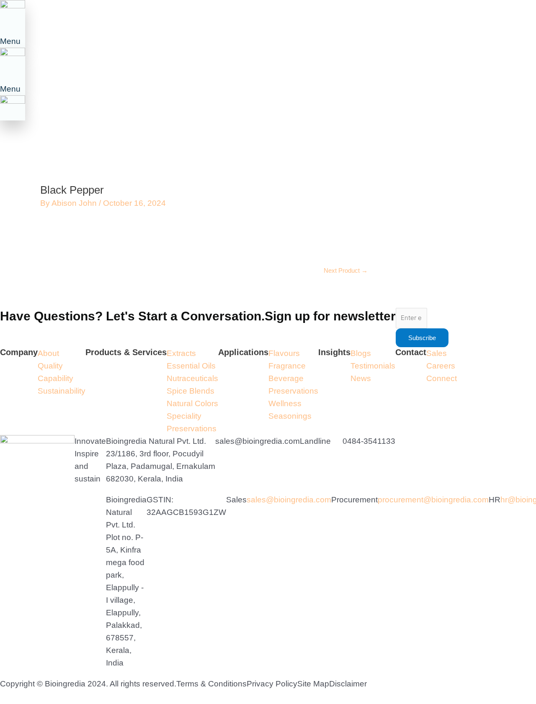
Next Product (346, 270)
